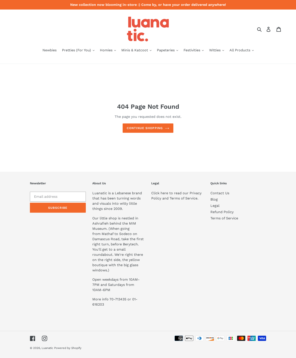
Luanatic (47, 348)
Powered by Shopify (67, 348)
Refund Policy (222, 212)
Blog (214, 199)
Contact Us (219, 193)
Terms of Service (224, 218)
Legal (215, 206)
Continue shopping (145, 128)
